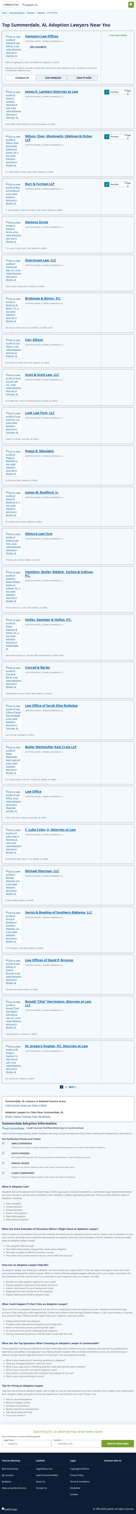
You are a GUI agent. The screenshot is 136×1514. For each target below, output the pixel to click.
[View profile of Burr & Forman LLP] (13, 193)
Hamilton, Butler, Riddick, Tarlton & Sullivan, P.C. (59, 574)
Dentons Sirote (36, 222)
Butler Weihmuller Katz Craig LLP (50, 747)
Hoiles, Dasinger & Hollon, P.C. (48, 619)
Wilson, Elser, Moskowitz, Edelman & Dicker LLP (58, 138)
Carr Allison (34, 340)
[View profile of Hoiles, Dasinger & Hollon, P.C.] (13, 634)
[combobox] (26, 1443)
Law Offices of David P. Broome (49, 960)
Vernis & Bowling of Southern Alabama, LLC (58, 912)
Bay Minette (44, 1116)
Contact (22, 78)
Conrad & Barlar (37, 667)
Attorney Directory (17, 12)
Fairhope (26, 1116)
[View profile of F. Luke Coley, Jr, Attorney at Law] (13, 840)
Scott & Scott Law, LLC (42, 374)
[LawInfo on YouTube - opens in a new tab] (123, 1467)
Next (71, 1086)
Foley (34, 1116)
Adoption (31, 12)
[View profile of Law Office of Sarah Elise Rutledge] (13, 716)
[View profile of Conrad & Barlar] (13, 677)
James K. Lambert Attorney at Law (51, 91)
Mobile (8, 1116)
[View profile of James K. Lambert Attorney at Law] (13, 104)
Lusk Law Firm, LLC (40, 413)
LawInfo (40, 1460)
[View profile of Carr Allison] (13, 347)
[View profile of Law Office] (13, 801)
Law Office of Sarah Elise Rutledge (51, 705)
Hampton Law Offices (41, 36)
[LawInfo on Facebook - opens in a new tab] (107, 1467)
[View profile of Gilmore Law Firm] (13, 543)
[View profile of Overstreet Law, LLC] (13, 269)
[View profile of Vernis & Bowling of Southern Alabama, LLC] (13, 926)
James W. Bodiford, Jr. (42, 492)
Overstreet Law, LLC (40, 260)
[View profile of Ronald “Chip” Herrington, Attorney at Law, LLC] (13, 1014)
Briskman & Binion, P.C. (43, 298)
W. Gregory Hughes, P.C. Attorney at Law (56, 1046)
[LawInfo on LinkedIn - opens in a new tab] (131, 1467)
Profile (84, 78)
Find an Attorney (11, 1460)
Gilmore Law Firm (39, 534)
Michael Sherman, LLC (42, 871)
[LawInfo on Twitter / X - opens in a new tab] (115, 1467)
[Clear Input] (48, 1443)
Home (4, 12)
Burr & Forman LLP (39, 184)
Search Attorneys (117, 1443)
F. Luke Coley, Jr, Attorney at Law (50, 829)
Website (53, 78)
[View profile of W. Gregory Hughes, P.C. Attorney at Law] (13, 1058)
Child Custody (12, 1105)
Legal (73, 1460)
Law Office (33, 791)
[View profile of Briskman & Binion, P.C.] (13, 309)
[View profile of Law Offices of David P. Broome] (13, 971)
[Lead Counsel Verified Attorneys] (13, 1128)
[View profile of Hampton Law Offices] (13, 45)
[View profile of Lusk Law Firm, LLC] (13, 422)
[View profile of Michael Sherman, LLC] (13, 882)
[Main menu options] (11, 5)
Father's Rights (39, 1105)
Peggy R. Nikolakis (39, 451)
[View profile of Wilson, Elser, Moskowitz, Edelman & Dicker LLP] (13, 150)
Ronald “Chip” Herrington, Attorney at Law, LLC (58, 1003)
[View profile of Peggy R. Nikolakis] (13, 462)
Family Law (25, 1105)
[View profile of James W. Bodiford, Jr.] (13, 503)
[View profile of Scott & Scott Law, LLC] (13, 384)
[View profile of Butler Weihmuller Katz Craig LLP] (13, 759)
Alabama (40, 12)
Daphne (17, 1116)
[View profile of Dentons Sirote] (13, 231)
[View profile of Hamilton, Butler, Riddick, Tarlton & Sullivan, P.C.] (13, 586)
